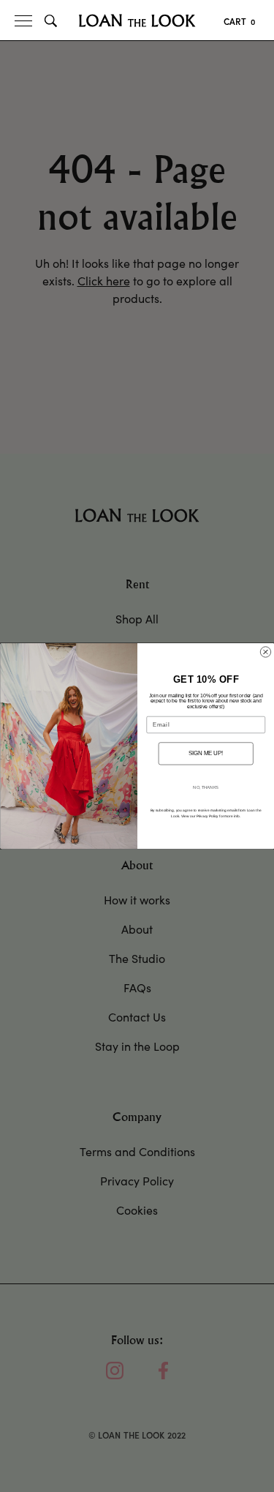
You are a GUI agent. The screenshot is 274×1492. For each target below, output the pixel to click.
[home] (137, 20)
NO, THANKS (205, 787)
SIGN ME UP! (206, 753)
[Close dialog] (265, 652)
